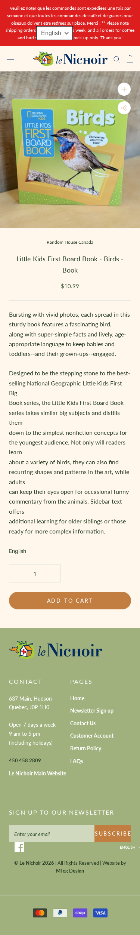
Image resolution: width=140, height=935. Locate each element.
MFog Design (70, 871)
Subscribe (113, 833)
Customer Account (91, 735)
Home (77, 698)
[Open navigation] (10, 59)
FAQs (76, 761)
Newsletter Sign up (91, 710)
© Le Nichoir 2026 (34, 863)
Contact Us (83, 723)
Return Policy (85, 748)
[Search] (116, 58)
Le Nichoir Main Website (37, 773)
